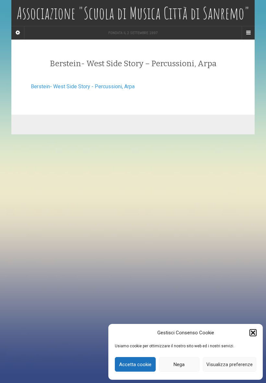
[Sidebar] (17, 32)
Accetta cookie (135, 364)
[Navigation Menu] (248, 32)
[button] (253, 332)
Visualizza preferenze (229, 364)
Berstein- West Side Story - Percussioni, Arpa (83, 86)
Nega (179, 364)
